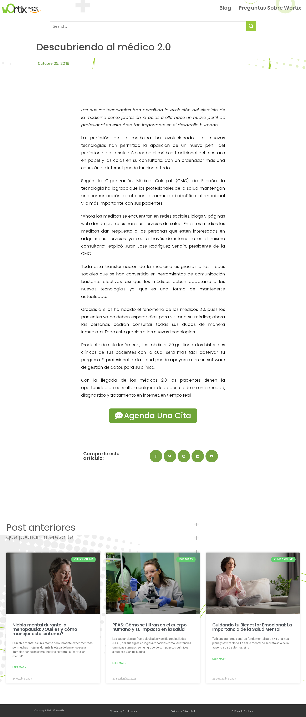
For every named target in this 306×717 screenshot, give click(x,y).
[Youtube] (211, 456)
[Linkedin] (198, 456)
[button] (153, 415)
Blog (225, 7)
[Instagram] (184, 456)
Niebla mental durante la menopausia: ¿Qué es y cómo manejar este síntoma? (44, 629)
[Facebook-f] (156, 456)
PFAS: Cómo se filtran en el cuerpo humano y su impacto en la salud (149, 627)
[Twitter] (170, 456)
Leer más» (19, 667)
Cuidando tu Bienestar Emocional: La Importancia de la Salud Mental (252, 627)
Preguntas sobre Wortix (270, 7)
